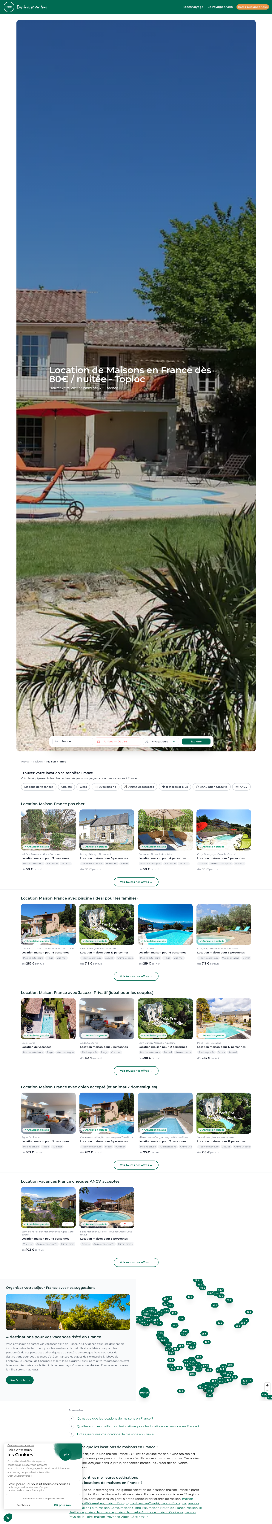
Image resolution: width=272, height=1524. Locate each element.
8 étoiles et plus (177, 786)
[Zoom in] (267, 1385)
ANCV (243, 786)
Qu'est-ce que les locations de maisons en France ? (115, 1418)
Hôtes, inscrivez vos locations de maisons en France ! (116, 1434)
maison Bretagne (174, 1503)
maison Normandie (99, 1512)
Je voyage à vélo (220, 7)
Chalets (66, 786)
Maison (38, 761)
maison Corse (109, 1508)
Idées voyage (193, 7)
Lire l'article (17, 1380)
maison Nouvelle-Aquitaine (135, 1512)
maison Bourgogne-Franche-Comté (132, 1503)
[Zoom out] (267, 1390)
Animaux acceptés (141, 786)
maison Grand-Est (133, 1508)
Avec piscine (107, 786)
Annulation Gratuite (213, 786)
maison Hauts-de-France (166, 1508)
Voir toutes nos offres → (136, 882)
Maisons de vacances (38, 786)
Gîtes (83, 786)
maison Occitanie (170, 1512)
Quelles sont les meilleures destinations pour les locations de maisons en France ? (138, 1426)
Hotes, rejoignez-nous (253, 7)
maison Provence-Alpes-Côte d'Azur (121, 1517)
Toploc (25, 761)
